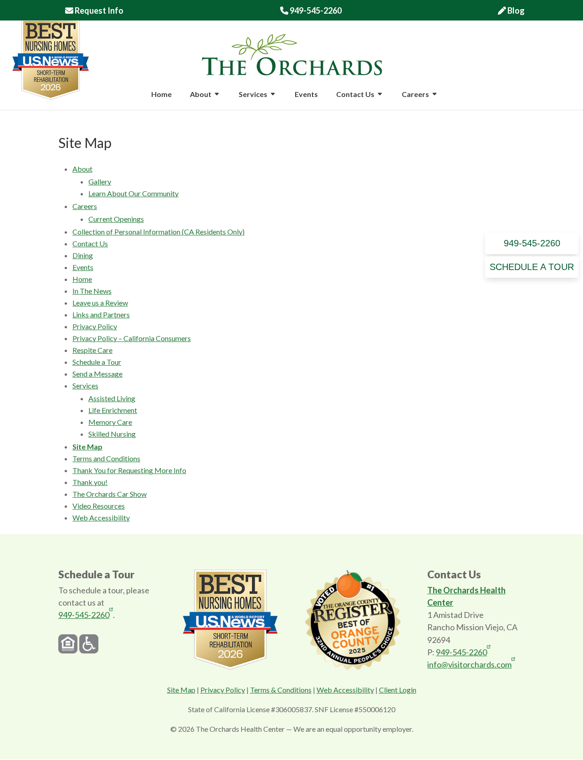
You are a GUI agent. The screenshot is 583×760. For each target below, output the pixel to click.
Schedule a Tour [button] (532, 267)
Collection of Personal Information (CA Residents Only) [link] (158, 231)
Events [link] (306, 94)
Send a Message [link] (97, 373)
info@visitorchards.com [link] (469, 664)
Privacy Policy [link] (94, 326)
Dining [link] (82, 255)
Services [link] (85, 385)
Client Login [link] (397, 689)
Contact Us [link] (90, 243)
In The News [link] (92, 290)
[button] (217, 100)
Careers (415, 94)
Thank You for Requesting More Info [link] (129, 470)
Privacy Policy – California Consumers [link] (131, 338)
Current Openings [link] (116, 218)
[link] (292, 53)
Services (253, 94)
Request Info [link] (98, 10)
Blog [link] (515, 10)
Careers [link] (84, 206)
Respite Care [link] (92, 350)
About (200, 94)
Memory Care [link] (110, 422)
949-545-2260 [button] (532, 243)
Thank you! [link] (89, 482)
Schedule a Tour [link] (96, 361)
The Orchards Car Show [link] (109, 494)
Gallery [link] (99, 181)
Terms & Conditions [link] (281, 689)
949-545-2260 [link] (311, 10)
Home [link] (161, 94)
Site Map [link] (87, 446)
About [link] (82, 168)
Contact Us (355, 94)
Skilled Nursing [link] (112, 433)
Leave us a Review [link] (100, 302)
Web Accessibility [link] (101, 517)
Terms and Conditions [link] (106, 458)
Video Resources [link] (98, 505)
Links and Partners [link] (101, 314)
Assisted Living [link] (111, 398)
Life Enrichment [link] (112, 410)
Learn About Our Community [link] (133, 193)
